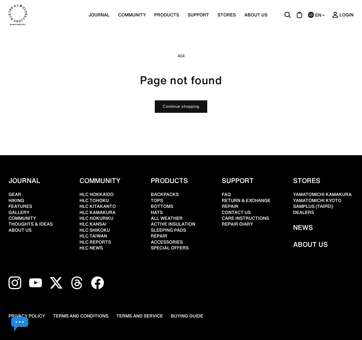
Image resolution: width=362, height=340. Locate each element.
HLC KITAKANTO (98, 206)
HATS (157, 212)
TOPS (157, 200)
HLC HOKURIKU (96, 218)
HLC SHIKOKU (95, 230)
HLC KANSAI (93, 224)
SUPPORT (198, 15)
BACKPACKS (165, 194)
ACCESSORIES (167, 242)
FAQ (226, 194)
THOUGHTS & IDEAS (30, 224)
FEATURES (20, 206)
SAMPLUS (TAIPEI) (313, 206)
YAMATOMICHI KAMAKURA (322, 194)
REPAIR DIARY (237, 224)
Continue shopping (181, 106)
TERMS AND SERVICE (139, 316)
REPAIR (159, 236)
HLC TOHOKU (94, 200)
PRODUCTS (169, 180)
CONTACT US (236, 212)
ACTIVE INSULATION (173, 224)
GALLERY (18, 212)
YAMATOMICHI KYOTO (317, 200)
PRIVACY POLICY (26, 316)
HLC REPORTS (95, 242)
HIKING (16, 200)
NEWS (303, 227)
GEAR (14, 194)
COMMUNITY (132, 15)
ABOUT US (255, 15)
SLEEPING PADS (168, 230)
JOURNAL (99, 15)
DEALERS (303, 212)
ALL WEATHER (167, 218)
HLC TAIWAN (93, 236)
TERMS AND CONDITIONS (80, 316)
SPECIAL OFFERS (170, 248)
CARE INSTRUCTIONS (245, 218)
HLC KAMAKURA (98, 212)
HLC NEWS (91, 248)
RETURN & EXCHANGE (246, 200)
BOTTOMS (162, 206)
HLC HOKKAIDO (97, 194)
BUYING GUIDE (187, 316)
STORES (227, 15)
